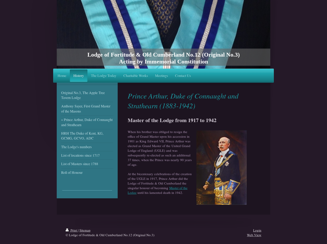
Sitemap (85, 230)
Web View (254, 235)
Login (257, 230)
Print (74, 230)
